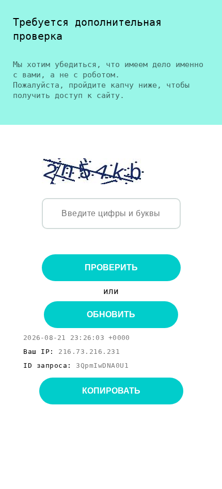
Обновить (111, 314)
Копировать (111, 390)
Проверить (111, 267)
